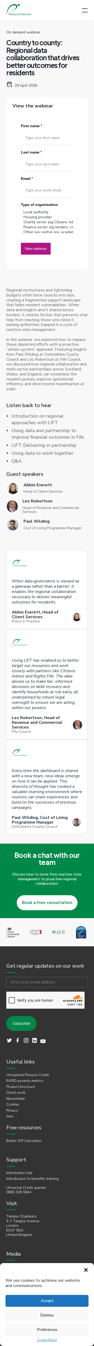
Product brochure (20, 1087)
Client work (15, 1092)
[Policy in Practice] (18, 10)
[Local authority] (47, 212)
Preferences (47, 1329)
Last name (31, 152)
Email (27, 178)
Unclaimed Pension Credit (27, 1075)
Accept (47, 1300)
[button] (86, 1270)
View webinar (36, 248)
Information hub (19, 1173)
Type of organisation (39, 204)
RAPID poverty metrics (24, 1080)
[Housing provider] (47, 217)
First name (31, 126)
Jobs (9, 1116)
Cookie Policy (47, 1340)
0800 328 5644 (18, 1192)
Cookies (12, 1104)
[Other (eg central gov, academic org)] (47, 232)
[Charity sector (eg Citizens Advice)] (47, 222)
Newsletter (15, 1098)
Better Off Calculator (24, 1141)
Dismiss (47, 1315)
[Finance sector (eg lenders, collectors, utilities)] (47, 227)
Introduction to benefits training (32, 1178)
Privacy (12, 1110)
